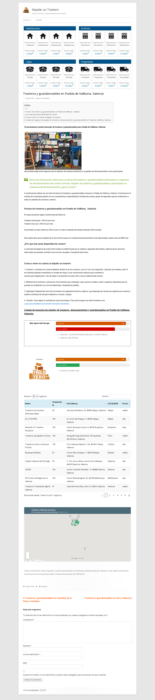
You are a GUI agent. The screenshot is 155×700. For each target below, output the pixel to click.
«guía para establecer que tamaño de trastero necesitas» (46, 304)
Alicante (39, 20)
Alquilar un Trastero (45, 9)
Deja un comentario (43, 98)
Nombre (27, 646)
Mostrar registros (35, 396)
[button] (50, 403)
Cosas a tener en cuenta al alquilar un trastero (43, 117)
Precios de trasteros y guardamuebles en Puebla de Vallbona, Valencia (53, 112)
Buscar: (105, 396)
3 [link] (113, 495)
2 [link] (109, 495)
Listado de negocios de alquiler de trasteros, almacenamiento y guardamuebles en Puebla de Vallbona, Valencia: (68, 120)
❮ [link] (102, 495)
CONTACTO (27, 20)
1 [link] (105, 495)
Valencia (44, 586)
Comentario (29, 619)
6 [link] (125, 495)
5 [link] (121, 495)
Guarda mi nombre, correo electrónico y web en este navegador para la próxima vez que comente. (64, 675)
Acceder (43, 690)
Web (25, 663)
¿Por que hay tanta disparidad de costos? (42, 114)
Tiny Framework (33, 690)
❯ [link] (129, 495)
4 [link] (117, 495)
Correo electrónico (31, 654)
